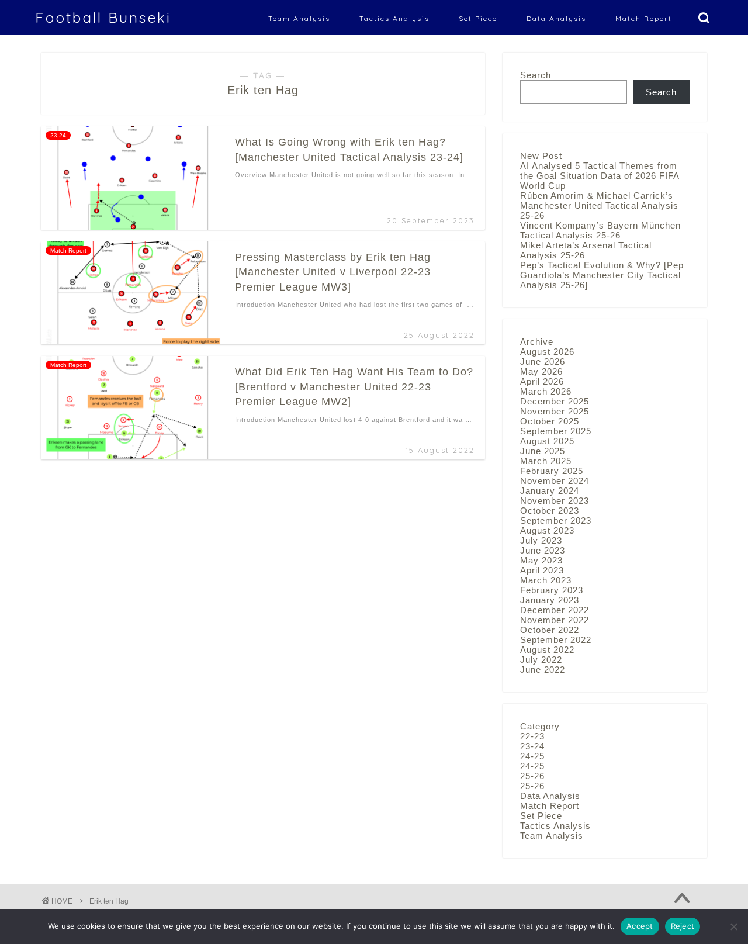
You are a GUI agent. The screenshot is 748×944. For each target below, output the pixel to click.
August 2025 (547, 441)
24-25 (532, 756)
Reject (683, 926)
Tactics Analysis (394, 18)
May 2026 (541, 371)
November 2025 (554, 411)
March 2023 (546, 580)
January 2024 (549, 491)
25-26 (532, 776)
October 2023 (549, 511)
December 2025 (554, 401)
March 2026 (546, 391)
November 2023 (554, 501)
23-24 (532, 746)
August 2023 (547, 530)
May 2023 (541, 560)
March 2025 (546, 461)
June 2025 (542, 451)
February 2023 (551, 590)
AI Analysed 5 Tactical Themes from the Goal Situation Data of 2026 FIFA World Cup (599, 176)
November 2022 (554, 620)
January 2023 (549, 600)
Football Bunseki (103, 17)
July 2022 (541, 660)
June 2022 (542, 670)
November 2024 (554, 481)
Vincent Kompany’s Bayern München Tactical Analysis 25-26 (600, 230)
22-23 (532, 736)
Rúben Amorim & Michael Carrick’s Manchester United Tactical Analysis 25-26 (599, 205)
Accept (639, 926)
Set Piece (478, 18)
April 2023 (542, 570)
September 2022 (555, 640)
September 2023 (555, 520)
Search (535, 75)
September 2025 (555, 431)
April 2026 (542, 381)
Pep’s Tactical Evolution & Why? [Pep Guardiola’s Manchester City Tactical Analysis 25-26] (602, 275)
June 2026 (542, 361)
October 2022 (549, 630)
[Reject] (733, 926)
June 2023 (542, 550)
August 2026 (547, 352)
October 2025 (549, 421)
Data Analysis (556, 18)
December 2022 (554, 610)
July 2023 (541, 540)
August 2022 (547, 650)
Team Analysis (299, 18)
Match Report (643, 18)
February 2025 (551, 471)
